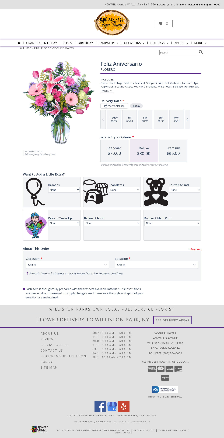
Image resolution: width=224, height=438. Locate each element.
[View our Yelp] (124, 411)
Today (136, 105)
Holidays (157, 43)
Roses (67, 43)
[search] (201, 52)
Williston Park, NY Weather (93, 421)
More (198, 43)
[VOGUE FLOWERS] (112, 22)
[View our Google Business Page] (112, 411)
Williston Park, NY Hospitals (137, 415)
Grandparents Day (41, 43)
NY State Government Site (132, 421)
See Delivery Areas (172, 320)
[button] (163, 23)
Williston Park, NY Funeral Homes (90, 415)
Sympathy (107, 43)
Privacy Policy (144, 430)
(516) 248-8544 (176, 4)
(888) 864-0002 (210, 4)
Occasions (132, 43)
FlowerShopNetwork (114, 430)
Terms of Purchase (172, 430)
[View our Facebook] (100, 411)
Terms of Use (123, 432)
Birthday (85, 43)
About (179, 43)
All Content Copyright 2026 (77, 430)
